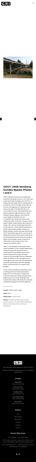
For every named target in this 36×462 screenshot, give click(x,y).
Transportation (16, 296)
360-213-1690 (20, 389)
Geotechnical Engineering (16, 300)
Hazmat (5, 304)
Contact (18, 427)
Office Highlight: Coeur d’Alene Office (18, 437)
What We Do (18, 419)
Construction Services (14, 304)
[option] (18, 67)
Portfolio (18, 422)
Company (18, 425)
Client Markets (18, 416)
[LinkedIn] (16, 454)
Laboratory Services (14, 302)
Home (18, 414)
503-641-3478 (20, 384)
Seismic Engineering (25, 302)
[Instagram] (19, 454)
